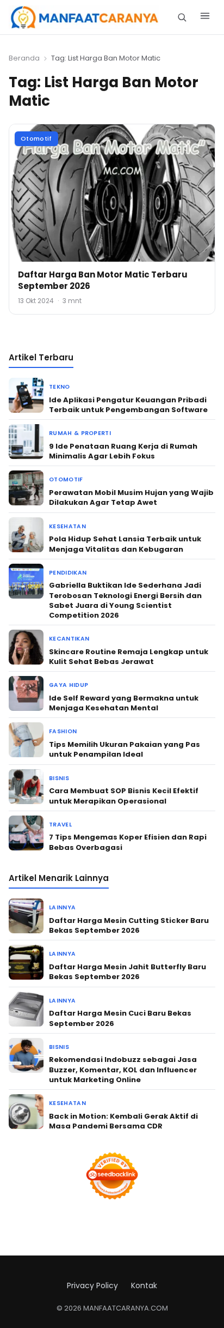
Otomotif (36, 138)
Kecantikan (69, 639)
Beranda (24, 58)
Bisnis (59, 778)
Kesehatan (67, 526)
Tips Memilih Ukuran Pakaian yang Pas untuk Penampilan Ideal (124, 749)
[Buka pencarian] (181, 17)
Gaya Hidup (68, 685)
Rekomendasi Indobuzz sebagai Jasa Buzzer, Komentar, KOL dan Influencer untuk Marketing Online (123, 1069)
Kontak (144, 1285)
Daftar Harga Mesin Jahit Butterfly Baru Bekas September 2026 (127, 972)
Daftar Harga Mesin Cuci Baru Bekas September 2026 (120, 1018)
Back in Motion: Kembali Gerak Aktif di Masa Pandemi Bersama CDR (123, 1121)
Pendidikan (67, 573)
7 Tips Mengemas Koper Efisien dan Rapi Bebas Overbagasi (128, 842)
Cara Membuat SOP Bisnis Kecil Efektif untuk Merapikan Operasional (123, 796)
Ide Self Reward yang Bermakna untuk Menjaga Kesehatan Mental (123, 703)
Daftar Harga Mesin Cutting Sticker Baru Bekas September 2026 (129, 925)
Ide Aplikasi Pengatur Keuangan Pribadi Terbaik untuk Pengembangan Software (128, 405)
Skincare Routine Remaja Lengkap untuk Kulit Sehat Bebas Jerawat (128, 657)
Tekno (59, 387)
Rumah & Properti (80, 433)
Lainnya (62, 907)
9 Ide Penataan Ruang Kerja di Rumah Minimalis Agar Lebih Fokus (123, 451)
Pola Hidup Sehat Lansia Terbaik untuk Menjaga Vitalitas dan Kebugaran (125, 544)
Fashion (63, 731)
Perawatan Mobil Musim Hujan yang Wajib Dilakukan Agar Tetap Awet (131, 497)
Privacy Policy (92, 1285)
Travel (60, 824)
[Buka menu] (205, 17)
